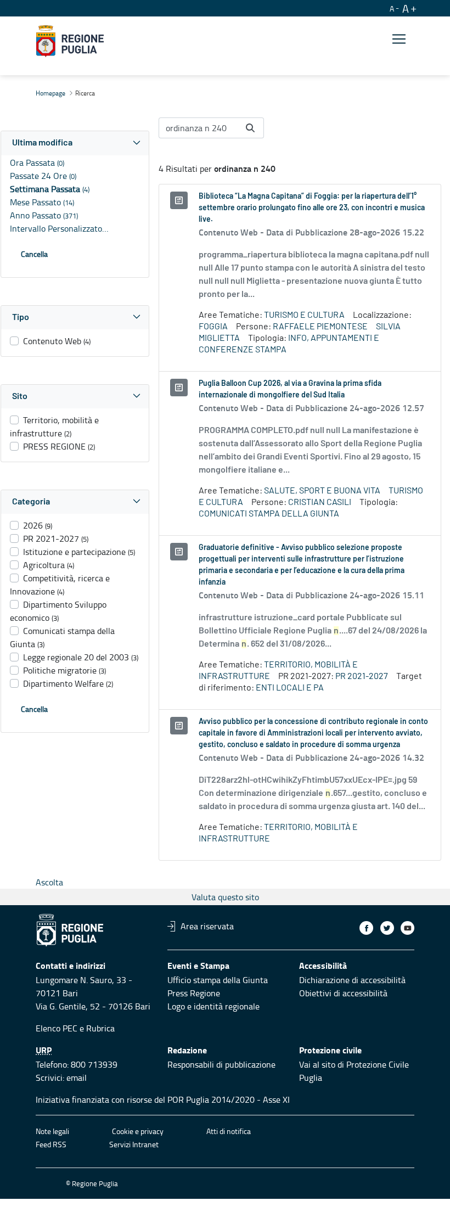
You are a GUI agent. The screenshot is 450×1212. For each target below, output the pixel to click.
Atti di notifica (228, 1131)
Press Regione (193, 993)
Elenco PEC (56, 1028)
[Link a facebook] (366, 928)
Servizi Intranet (134, 1144)
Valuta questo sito (225, 897)
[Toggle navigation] (399, 39)
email (76, 1077)
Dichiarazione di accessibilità (352, 980)
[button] (75, 143)
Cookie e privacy (138, 1131)
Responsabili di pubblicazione (221, 1064)
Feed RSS (51, 1144)
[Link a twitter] (387, 928)
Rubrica (100, 1028)
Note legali (52, 1131)
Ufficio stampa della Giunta (217, 980)
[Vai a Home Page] (70, 41)
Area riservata (207, 926)
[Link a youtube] (407, 928)
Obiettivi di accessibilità (343, 993)
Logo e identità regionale (213, 1006)
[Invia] (250, 128)
